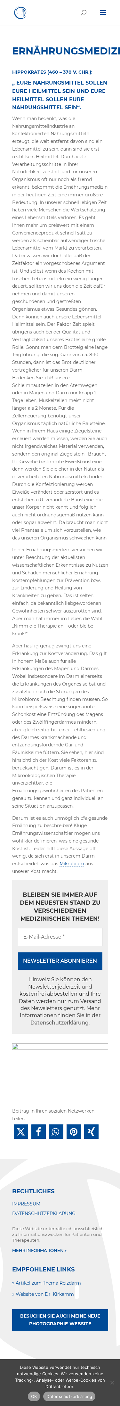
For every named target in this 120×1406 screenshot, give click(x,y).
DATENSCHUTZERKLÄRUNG (44, 1213)
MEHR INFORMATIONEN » (39, 1250)
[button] (21, 1131)
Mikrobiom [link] (72, 864)
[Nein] (112, 1382)
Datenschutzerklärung (59, 1023)
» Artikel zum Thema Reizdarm (46, 1283)
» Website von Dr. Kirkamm (43, 1294)
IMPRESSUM (26, 1204)
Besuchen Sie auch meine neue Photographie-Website (60, 1320)
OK (34, 1396)
